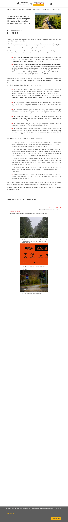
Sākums (9, 9)
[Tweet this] (15, 33)
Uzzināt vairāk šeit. (10, 513)
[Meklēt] (31, 4)
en (48, 4)
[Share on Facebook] (8, 33)
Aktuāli (14, 9)
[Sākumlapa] (23, 3)
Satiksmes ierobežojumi (16, 30)
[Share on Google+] (13, 33)
